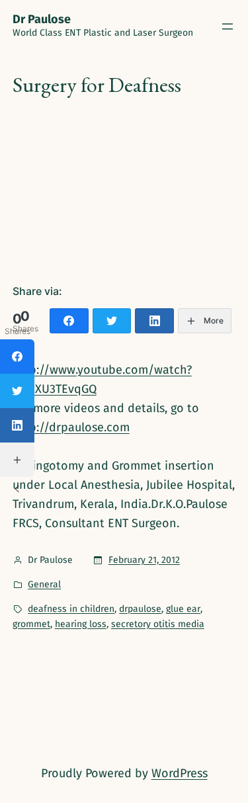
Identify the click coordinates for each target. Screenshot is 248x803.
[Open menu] (227, 26)
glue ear (183, 608)
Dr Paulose (42, 19)
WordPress (179, 773)
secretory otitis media (157, 624)
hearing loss (80, 624)
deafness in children (71, 608)
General (44, 584)
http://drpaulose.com (71, 427)
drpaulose (140, 608)
